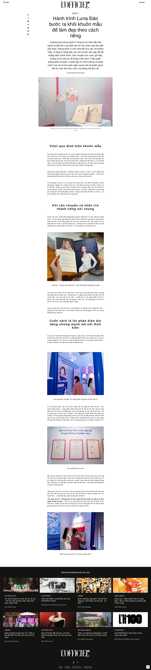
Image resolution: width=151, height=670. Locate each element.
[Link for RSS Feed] (77, 663)
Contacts (67, 667)
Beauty (75, 13)
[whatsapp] (28, 31)
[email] (28, 15)
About (60, 667)
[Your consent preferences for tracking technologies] (148, 667)
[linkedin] (28, 24)
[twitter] (28, 28)
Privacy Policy (76, 667)
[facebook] (28, 18)
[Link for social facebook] (73, 663)
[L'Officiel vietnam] (75, 5)
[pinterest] (28, 21)
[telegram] (28, 34)
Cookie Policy (87, 667)
